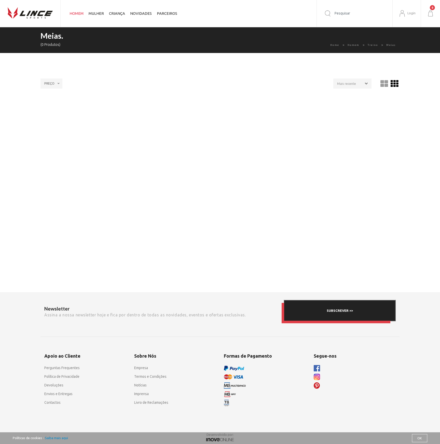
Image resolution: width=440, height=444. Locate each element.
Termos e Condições (150, 376)
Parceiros (167, 13)
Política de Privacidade (61, 376)
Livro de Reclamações (151, 402)
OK (419, 438)
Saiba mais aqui (56, 438)
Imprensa (141, 394)
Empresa (141, 368)
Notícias (140, 385)
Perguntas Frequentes (62, 368)
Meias (391, 45)
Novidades (141, 13)
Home (334, 45)
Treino (373, 45)
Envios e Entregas (58, 394)
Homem (353, 45)
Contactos (52, 402)
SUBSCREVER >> (340, 310)
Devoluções (53, 385)
